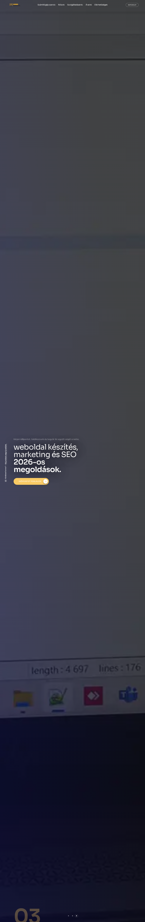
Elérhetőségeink (28, 474)
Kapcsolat (132, 5)
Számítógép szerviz (46, 5)
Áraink (89, 5)
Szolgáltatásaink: (75, 5)
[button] (68, 915)
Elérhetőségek (101, 5)
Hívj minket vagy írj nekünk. (5, 454)
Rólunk (61, 5)
